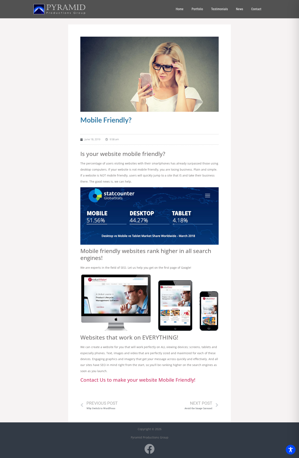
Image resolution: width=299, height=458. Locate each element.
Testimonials (219, 9)
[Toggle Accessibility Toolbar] (290, 449)
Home (179, 9)
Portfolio (197, 9)
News (239, 9)
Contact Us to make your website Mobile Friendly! (137, 379)
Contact (256, 9)
